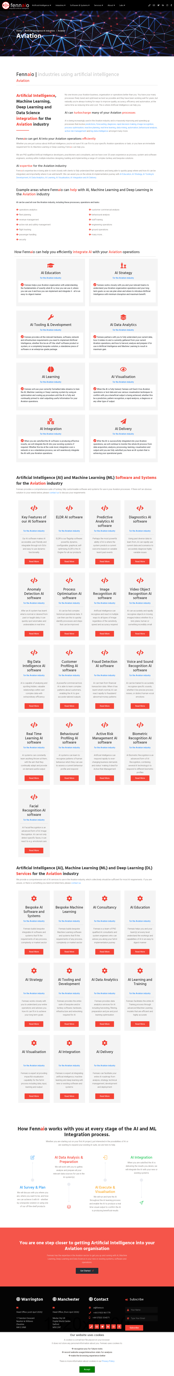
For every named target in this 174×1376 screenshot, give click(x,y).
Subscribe (134, 1328)
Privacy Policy (108, 1361)
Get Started (85, 1271)
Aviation (61, 31)
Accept (87, 1369)
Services (98, 5)
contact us (54, 492)
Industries (60, 5)
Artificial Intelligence (41, 5)
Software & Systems (79, 5)
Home (19, 31)
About (111, 5)
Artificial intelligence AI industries (40, 31)
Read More (34, 561)
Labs (121, 5)
